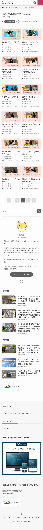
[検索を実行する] (39, 211)
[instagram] (21, 281)
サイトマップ (35, 517)
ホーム (6, 517)
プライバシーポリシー (15, 517)
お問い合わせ (26, 517)
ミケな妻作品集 (9, 21)
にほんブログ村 (7, 493)
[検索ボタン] (34, 2)
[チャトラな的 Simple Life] (7, 2)
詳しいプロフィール (21, 274)
